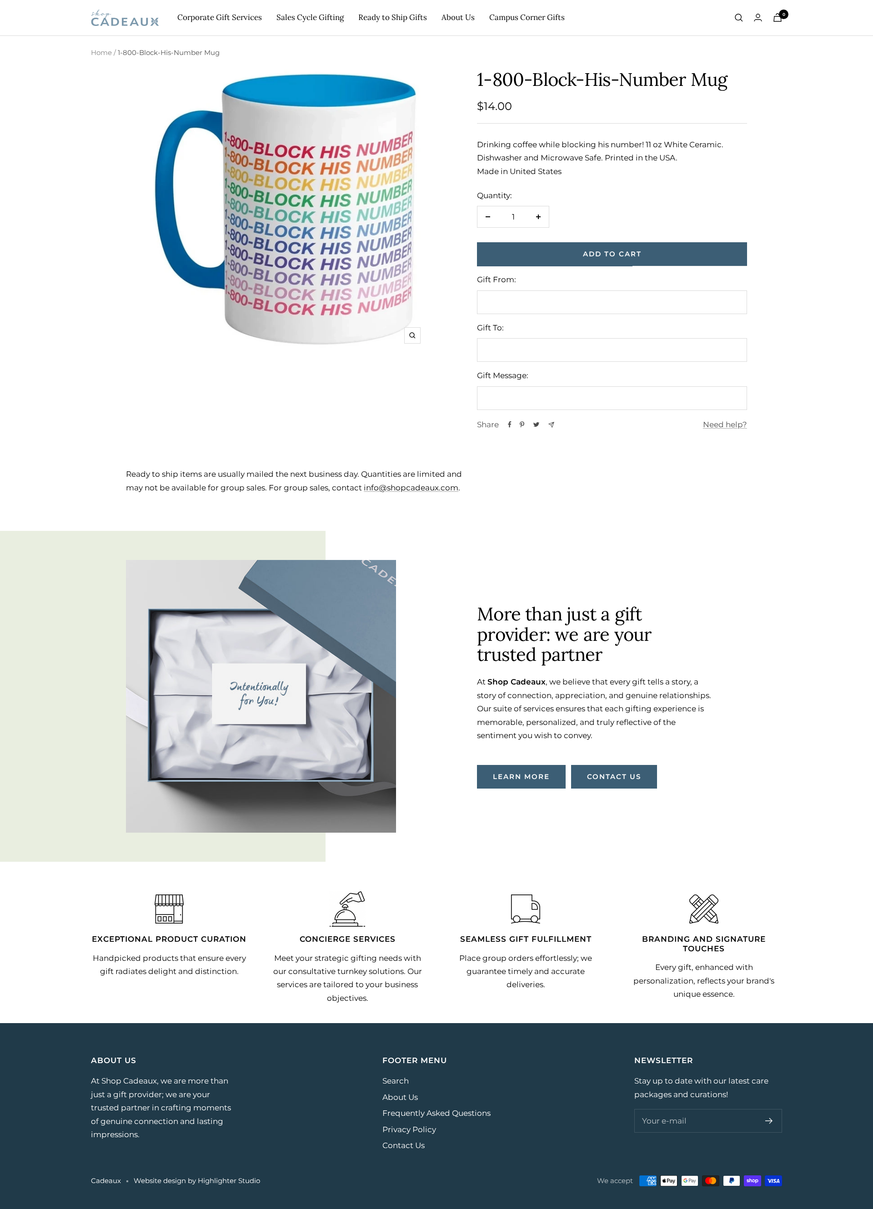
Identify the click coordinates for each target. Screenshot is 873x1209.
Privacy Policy (409, 1129)
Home (101, 52)
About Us (458, 17)
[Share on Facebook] (510, 424)
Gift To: (490, 327)
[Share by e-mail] (551, 425)
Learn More (521, 776)
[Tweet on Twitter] (536, 424)
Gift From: (496, 279)
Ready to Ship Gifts (392, 17)
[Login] (758, 17)
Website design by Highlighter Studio (197, 1180)
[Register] (769, 1121)
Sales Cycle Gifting (310, 17)
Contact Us (403, 1145)
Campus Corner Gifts (527, 17)
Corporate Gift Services (219, 17)
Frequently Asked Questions (436, 1113)
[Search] (739, 18)
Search (395, 1080)
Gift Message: (502, 375)
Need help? (725, 424)
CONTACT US (614, 776)
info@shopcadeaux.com (411, 487)
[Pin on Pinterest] (522, 424)
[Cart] (777, 17)
